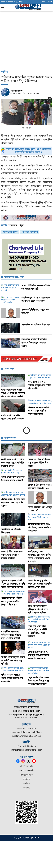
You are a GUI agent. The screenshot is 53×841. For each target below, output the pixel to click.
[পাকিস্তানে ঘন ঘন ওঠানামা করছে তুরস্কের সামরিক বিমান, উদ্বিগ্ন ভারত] (40, 401)
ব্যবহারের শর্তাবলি (27, 770)
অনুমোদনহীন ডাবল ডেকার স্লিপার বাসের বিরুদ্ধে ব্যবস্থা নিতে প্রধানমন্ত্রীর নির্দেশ (39, 680)
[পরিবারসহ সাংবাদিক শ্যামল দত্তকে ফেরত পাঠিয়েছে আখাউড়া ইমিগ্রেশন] (26, 112)
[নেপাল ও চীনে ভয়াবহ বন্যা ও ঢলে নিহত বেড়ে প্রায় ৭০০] (40, 475)
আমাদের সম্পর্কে (26, 774)
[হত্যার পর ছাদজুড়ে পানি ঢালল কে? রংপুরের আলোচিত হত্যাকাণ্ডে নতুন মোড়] (40, 570)
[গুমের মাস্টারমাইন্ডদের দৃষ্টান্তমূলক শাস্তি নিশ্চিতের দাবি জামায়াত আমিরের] (40, 596)
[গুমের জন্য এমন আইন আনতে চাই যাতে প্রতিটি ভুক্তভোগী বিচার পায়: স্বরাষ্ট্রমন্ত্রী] (40, 619)
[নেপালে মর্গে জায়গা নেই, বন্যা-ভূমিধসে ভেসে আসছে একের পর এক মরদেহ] (40, 645)
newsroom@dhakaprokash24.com (26, 732)
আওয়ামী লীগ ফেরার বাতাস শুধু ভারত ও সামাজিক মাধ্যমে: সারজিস (12, 555)
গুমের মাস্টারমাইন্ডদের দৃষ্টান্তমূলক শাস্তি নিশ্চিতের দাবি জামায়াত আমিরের (38, 609)
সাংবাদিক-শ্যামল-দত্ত (30, 232)
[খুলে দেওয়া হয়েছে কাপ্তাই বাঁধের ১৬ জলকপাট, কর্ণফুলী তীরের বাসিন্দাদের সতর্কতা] (13, 380)
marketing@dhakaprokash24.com (26, 750)
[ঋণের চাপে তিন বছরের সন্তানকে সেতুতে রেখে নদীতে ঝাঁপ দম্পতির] (40, 376)
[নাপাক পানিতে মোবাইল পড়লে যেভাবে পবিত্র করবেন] (13, 405)
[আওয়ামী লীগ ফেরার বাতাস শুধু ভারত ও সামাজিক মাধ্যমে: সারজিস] (13, 542)
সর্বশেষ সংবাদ (10, 437)
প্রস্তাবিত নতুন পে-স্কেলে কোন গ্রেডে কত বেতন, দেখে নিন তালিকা (13, 502)
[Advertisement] (26, 40)
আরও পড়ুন (9, 368)
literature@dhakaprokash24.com (26, 736)
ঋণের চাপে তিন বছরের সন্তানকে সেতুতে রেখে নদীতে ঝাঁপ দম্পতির (39, 385)
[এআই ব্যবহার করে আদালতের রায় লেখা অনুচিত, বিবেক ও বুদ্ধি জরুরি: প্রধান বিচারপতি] (40, 542)
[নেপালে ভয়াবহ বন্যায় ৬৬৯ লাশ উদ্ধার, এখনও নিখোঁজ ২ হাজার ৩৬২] (40, 517)
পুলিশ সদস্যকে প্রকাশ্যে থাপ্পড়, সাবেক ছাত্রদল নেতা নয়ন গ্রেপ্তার (12, 678)
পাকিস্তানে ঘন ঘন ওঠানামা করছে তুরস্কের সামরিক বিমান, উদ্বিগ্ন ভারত (38, 410)
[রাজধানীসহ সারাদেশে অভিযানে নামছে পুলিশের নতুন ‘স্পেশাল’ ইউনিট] (13, 622)
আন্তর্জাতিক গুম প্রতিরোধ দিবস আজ (35, 324)
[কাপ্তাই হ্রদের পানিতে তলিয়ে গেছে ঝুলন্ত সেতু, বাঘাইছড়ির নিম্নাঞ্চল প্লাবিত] (13, 449)
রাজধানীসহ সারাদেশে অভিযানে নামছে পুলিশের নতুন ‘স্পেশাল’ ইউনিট (34, 342)
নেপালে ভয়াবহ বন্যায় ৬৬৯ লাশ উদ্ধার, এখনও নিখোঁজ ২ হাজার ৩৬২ (39, 527)
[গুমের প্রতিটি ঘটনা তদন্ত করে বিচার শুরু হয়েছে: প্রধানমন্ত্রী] (13, 471)
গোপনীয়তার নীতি (26, 766)
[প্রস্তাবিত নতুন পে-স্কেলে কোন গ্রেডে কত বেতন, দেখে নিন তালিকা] (13, 493)
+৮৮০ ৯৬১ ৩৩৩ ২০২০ (26, 746)
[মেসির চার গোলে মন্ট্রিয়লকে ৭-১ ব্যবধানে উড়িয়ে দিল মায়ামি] (40, 449)
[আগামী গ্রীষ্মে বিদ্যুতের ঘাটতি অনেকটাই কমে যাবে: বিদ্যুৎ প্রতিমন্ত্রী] (13, 647)
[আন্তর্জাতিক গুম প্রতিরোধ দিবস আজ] (13, 519)
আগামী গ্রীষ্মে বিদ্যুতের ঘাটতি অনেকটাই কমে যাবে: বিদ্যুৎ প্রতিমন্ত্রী (13, 660)
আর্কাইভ (26, 783)
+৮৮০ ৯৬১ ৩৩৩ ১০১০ (26, 728)
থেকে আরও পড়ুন (12, 225)
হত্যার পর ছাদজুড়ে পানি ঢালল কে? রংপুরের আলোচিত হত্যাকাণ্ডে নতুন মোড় (40, 583)
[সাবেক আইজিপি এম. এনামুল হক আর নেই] (40, 497)
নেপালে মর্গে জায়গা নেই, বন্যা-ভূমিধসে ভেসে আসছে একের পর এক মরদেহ (38, 655)
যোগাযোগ (26, 779)
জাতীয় (4, 71)
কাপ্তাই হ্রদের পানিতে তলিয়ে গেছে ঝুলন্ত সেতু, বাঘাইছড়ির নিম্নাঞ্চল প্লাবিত (12, 462)
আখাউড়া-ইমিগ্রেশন (10, 232)
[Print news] (50, 98)
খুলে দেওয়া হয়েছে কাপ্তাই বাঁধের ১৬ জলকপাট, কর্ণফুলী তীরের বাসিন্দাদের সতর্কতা (13, 393)
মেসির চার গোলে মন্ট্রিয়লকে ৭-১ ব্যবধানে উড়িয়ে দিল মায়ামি (39, 462)
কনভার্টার (26, 788)
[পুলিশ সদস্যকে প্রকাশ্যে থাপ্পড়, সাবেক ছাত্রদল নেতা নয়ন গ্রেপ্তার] (13, 669)
